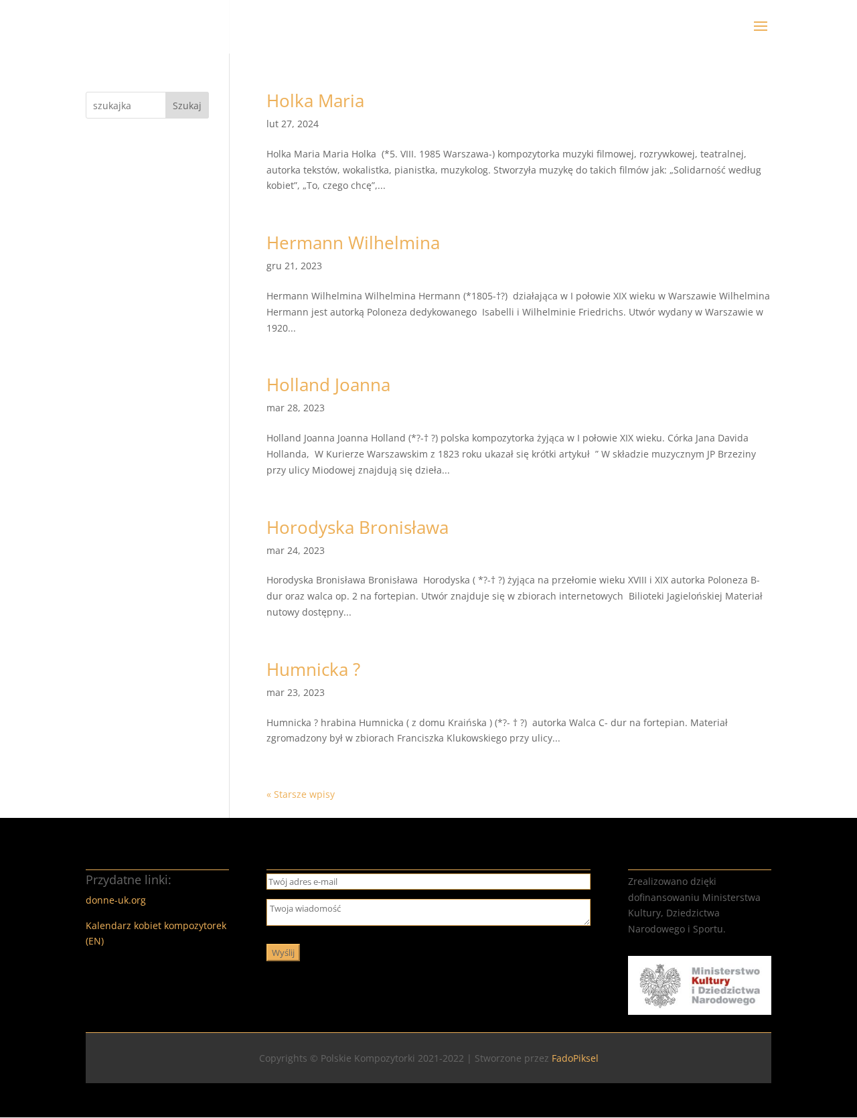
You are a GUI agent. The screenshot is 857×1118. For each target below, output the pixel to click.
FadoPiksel (575, 1058)
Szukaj (187, 105)
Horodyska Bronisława (357, 527)
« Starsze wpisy (300, 794)
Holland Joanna (328, 384)
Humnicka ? (313, 669)
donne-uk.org (116, 900)
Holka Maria (315, 100)
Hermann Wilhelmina (353, 242)
